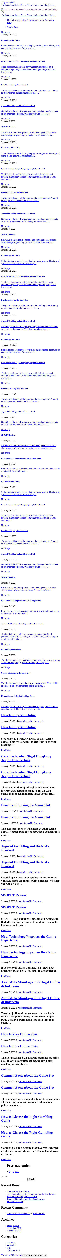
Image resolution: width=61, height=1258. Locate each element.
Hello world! (39, 1213)
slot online (11, 1245)
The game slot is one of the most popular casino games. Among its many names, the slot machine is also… (29, 91)
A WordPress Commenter (18, 1213)
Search (4, 1176)
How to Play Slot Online (10, 40)
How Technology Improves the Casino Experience (21, 458)
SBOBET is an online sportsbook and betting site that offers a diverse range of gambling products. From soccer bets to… (28, 133)
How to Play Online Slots (11, 649)
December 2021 (14, 1228)
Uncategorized (13, 1250)
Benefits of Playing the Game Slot (14, 85)
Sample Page (12, 27)
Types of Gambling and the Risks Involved (18, 106)
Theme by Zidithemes (11, 1255)
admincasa (25, 721)
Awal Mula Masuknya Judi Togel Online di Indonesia (22, 624)
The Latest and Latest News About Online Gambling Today (28, 5)
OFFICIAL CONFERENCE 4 (34, 1255)
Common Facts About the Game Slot (15, 673)
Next (17, 1171)
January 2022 (13, 1225)
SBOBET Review (8, 127)
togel (9, 1248)
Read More (6, 750)
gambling (11, 1242)
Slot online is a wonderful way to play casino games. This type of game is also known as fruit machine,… (30, 46)
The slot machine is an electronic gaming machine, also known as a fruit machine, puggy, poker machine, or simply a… (30, 661)
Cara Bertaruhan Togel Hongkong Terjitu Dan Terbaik (23, 61)
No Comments (36, 721)
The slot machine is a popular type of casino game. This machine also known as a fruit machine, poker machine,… (30, 684)
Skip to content (8, 2)
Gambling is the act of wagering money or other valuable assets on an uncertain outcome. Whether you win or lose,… (29, 112)
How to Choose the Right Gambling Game (17, 696)
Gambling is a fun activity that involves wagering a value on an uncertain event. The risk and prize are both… (29, 707)
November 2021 (14, 1230)
